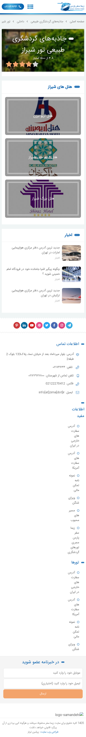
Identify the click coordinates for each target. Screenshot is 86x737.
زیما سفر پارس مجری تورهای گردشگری (73, 540)
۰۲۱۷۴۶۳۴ (11, 6)
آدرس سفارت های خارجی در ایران (73, 436)
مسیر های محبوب (74, 515)
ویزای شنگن (73, 500)
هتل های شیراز (60, 87)
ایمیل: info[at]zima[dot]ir (56, 392)
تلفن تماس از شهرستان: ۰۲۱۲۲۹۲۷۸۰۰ (52, 375)
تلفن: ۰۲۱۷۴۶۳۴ (63, 367)
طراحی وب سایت (49, 732)
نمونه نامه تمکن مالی (74, 483)
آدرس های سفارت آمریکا (73, 460)
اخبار (68, 235)
